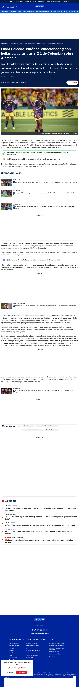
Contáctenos (29, 652)
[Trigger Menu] (2, 6)
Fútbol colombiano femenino (32, 430)
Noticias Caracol (13, 643)
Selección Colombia (19, 303)
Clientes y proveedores (32, 655)
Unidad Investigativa (39, 1)
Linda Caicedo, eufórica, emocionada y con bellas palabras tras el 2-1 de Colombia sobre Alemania (36, 43)
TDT (27, 648)
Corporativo (52, 656)
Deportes (13, 667)
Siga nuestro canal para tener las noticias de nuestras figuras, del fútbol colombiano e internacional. (37, 153)
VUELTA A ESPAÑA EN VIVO (26, 11)
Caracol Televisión (14, 645)
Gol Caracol (28, 1)
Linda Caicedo (28, 426)
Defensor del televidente (32, 645)
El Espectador (13, 657)
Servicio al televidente (32, 643)
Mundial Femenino (51, 430)
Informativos (65, 1)
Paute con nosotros (31, 660)
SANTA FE (13, 11)
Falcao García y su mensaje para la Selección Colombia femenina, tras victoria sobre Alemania (45, 305)
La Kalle (11, 650)
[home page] (11, 1)
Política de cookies (54, 651)
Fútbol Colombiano (10, 514)
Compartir (74, 82)
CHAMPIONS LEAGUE (42, 11)
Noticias (23, 667)
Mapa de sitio (29, 657)
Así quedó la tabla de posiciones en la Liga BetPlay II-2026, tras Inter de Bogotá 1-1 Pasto (40, 525)
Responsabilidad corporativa (56, 645)
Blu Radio (12, 648)
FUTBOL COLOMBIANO (58, 11)
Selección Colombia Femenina (47, 426)
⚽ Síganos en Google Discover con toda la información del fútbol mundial (33, 159)
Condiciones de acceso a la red (57, 643)
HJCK (11, 652)
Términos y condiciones (55, 654)
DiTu (10, 655)
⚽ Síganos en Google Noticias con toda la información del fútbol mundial (33, 260)
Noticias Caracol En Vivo (53, 1)
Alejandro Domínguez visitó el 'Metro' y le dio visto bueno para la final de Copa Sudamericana (46, 182)
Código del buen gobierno (33, 650)
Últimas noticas (19, 1)
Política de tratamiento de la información (56, 648)
